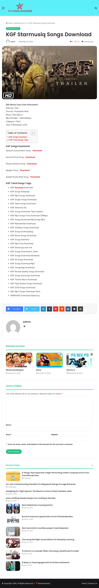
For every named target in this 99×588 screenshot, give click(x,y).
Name (9, 425)
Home (10, 23)
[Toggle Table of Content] (32, 133)
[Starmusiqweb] (20, 8)
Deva (38, 370)
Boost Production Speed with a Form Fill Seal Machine (47, 516)
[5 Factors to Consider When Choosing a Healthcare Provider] (13, 554)
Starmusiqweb (43, 583)
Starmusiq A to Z (21, 23)
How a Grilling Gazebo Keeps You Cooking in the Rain (31, 498)
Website (54, 435)
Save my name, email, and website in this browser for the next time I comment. (40, 444)
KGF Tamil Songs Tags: (18, 140)
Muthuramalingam (15, 370)
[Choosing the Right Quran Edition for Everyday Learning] (13, 543)
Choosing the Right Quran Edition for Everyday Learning (48, 539)
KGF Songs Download (18, 137)
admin (13, 42)
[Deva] (49, 360)
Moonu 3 (71, 370)
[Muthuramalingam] (19, 360)
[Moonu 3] (80, 360)
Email (9, 435)
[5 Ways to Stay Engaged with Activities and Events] (13, 566)
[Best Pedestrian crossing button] (13, 508)
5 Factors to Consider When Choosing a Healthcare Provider (50, 551)
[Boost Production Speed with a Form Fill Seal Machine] (13, 520)
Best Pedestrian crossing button (37, 505)
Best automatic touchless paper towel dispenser (45, 528)
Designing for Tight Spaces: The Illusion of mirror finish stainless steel (39, 491)
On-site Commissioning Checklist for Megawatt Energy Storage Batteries (41, 484)
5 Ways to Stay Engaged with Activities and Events (45, 562)
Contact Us (92, 583)
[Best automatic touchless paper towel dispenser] (13, 531)
